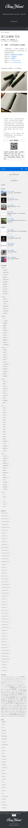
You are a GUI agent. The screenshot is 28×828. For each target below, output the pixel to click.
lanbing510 (4, 799)
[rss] (26, 169)
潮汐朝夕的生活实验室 (17, 54)
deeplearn (4, 765)
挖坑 (14, 699)
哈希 (26, 692)
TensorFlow (2, 684)
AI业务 (3, 268)
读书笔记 (5, 371)
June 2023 (4, 567)
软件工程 (7, 712)
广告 (23, 695)
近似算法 (17, 712)
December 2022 (5, 584)
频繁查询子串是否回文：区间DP (13, 206)
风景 (22, 716)
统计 (4, 443)
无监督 (4, 335)
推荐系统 (17, 698)
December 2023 (5, 553)
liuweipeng (4, 759)
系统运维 (5, 308)
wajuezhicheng (5, 796)
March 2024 (4, 544)
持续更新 (10, 699)
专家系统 (19, 687)
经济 (8, 708)
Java (4, 501)
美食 (2, 710)
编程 (3, 492)
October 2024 (5, 524)
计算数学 (5, 446)
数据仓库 (18, 700)
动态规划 (12, 205)
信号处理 (4, 690)
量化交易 (3, 714)
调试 (5, 712)
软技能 (4, 373)
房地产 (20, 697)
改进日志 (5, 388)
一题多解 (11, 687)
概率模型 (5, 340)
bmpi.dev (4, 802)
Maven (11, 679)
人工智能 (5, 321)
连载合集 (5, 376)
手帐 (2, 698)
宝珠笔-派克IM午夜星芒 (12, 252)
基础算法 (5, 463)
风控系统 (5, 294)
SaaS (12, 682)
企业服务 (5, 270)
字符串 (11, 212)
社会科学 (5, 366)
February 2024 (5, 547)
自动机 (6, 710)
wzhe (3, 782)
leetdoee (24, 686)
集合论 (4, 451)
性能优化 (17, 697)
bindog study (4, 767)
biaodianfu (4, 762)
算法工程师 (21, 707)
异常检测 (3, 697)
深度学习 (12, 243)
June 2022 (4, 602)
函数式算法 (13, 690)
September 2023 (5, 561)
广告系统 (5, 275)
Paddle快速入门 (10, 245)
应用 (4, 424)
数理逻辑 (18, 702)
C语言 (4, 497)
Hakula (3, 753)
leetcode (12, 191)
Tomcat (6, 684)
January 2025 (4, 516)
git (4, 686)
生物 (4, 706)
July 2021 (4, 633)
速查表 (23, 712)
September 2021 (5, 627)
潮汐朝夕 (14, 56)
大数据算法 (5, 465)
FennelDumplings (15, 60)
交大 (2, 689)
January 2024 (4, 550)
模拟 (4, 475)
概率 (4, 436)
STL (10, 683)
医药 (3, 692)
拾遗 (4, 429)
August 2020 (4, 662)
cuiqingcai (4, 785)
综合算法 (17, 708)
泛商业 (4, 359)
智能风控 (7, 703)
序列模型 (5, 330)
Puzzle (18, 681)
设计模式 (17, 711)
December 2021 (5, 619)
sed (3, 687)
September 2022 (5, 593)
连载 (20, 712)
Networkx (22, 679)
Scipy (14, 682)
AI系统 (4, 299)
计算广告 (24, 709)
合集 (22, 692)
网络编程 (24, 708)
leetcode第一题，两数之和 (12, 199)
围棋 (4, 383)
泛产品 (4, 354)
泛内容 (4, 357)
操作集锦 (3, 700)
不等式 (16, 687)
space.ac (4, 790)
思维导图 (12, 697)
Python (4, 504)
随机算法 (19, 714)
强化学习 (5, 333)
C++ (4, 494)
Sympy (24, 682)
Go (3, 499)
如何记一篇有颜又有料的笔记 (13, 258)
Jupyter (13, 678)
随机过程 (5, 448)
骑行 (24, 716)
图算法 (4, 461)
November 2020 (5, 653)
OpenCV (2, 681)
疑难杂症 (5, 477)
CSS (16, 676)
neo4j (2, 687)
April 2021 (4, 642)
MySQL (17, 679)
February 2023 (5, 579)
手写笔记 (24, 697)
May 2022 (4, 604)
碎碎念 (4, 391)
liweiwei (3, 747)
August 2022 (4, 596)
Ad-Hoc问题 (11, 676)
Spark (22, 682)
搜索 (4, 470)
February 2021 (5, 647)
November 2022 (5, 587)
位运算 (24, 689)
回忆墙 (4, 381)
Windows (16, 684)
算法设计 (5, 484)
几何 (4, 415)
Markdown (4, 679)
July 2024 (4, 533)
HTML (3, 678)
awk (18, 684)
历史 (8, 692)
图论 (4, 422)
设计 (15, 711)
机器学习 (5, 337)
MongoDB (14, 679)
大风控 (4, 352)
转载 (4, 398)
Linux (24, 678)
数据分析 (5, 277)
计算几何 (20, 710)
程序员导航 (4, 736)
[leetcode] (24, 169)
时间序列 (3, 703)
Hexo (8, 678)
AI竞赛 (5, 676)
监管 (6, 706)
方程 (4, 434)
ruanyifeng (4, 807)
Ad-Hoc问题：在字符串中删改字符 (14, 192)
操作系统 (25, 698)
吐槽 (2, 32)
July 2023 (4, 564)
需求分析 (8, 716)
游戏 (16, 705)
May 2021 (4, 639)
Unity (10, 684)
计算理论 (5, 489)
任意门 (8, 257)
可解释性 (5, 323)
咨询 (24, 692)
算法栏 (4, 393)
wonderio (4, 779)
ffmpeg (22, 684)
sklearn (6, 687)
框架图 (15, 703)
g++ (24, 684)
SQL (8, 683)
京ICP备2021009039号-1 (14, 825)
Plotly (12, 681)
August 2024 (4, 530)
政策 (6, 700)
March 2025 (4, 513)
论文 (12, 711)
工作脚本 (18, 695)
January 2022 (4, 616)
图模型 (4, 325)
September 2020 (5, 659)
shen (3, 793)
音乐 (13, 716)
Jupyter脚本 (17, 678)
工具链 (4, 304)
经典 (6, 708)
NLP (4, 318)
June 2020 (4, 667)
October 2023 (5, 559)
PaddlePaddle (6, 681)
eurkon (3, 724)
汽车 (26, 703)
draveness (4, 773)
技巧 (4, 699)
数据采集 (5, 284)
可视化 (16, 692)
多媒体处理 (5, 272)
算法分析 (12, 230)
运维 (15, 712)
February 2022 (5, 613)
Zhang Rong (4, 805)
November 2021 (5, 622)
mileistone (4, 742)
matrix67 (4, 787)
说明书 (24, 711)
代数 (4, 408)
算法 (8, 191)
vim (8, 687)
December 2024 (5, 518)
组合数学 (5, 441)
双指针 (10, 692)
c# (20, 684)
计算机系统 (5, 311)
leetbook (15, 686)
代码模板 (14, 689)
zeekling (3, 776)
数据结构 (5, 472)
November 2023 (5, 556)
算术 (4, 480)
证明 (21, 711)
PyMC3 (21, 681)
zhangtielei (4, 756)
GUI (25, 676)
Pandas (9, 681)
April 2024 (4, 541)
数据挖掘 (5, 282)
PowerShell (14, 681)
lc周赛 (6, 686)
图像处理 (7, 694)
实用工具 (10, 695)
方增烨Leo (4, 722)
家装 (13, 695)
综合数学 (13, 708)
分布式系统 (5, 301)
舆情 (8, 709)
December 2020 (5, 650)
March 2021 (4, 644)
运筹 (13, 712)
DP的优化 (22, 676)
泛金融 (4, 362)
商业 (2, 694)
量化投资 (5, 291)
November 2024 (5, 521)
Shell (4, 506)
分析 (4, 417)
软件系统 (5, 313)
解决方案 (5, 395)
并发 (21, 695)
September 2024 (5, 527)
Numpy (25, 679)
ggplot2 (2, 686)
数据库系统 (5, 306)
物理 (4, 439)
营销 (10, 709)
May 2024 (4, 538)
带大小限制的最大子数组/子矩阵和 (14, 238)
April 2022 (4, 607)
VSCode (13, 684)
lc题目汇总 (11, 686)
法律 (1, 705)
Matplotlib (8, 679)
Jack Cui (3, 770)
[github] (22, 169)
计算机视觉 (5, 344)
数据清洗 (5, 702)
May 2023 (4, 570)
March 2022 (4, 610)
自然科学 (5, 369)
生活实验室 (13, 257)
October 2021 (5, 624)
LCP (22, 678)
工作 (16, 696)
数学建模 (11, 700)
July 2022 (4, 599)
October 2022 (5, 590)
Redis (6, 682)
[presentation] (8, 214)
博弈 (4, 420)
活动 (7, 705)
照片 (18, 705)
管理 (24, 706)
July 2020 (4, 664)
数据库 (25, 700)
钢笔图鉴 (7, 32)
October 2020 (5, 656)
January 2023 (4, 581)
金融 (10, 714)
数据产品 (14, 700)
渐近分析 (13, 705)
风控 (19, 716)
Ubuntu (8, 684)
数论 (4, 432)
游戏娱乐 (5, 286)
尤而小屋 (4, 730)
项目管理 (16, 716)
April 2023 (4, 573)
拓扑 (4, 427)
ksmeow (3, 750)
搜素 (19, 698)
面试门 (4, 403)
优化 (4, 410)
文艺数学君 (4, 739)
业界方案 (23, 687)
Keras (20, 678)
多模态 (4, 328)
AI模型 (8, 243)
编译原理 (5, 487)
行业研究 (13, 709)
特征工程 (5, 289)
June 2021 (4, 636)
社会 (8, 706)
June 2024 (4, 536)
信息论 (4, 412)
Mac (1, 679)
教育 (8, 700)
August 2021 (4, 630)
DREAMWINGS (5, 744)
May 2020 (4, 670)
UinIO (3, 727)
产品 (4, 689)
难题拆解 (2, 716)
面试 (11, 716)
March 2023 (4, 576)
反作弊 (4, 350)
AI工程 (3, 297)
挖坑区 (4, 386)
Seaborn (17, 682)
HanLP (6, 678)
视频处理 (16, 709)
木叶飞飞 (4, 733)
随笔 (25, 714)
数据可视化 (5, 279)
